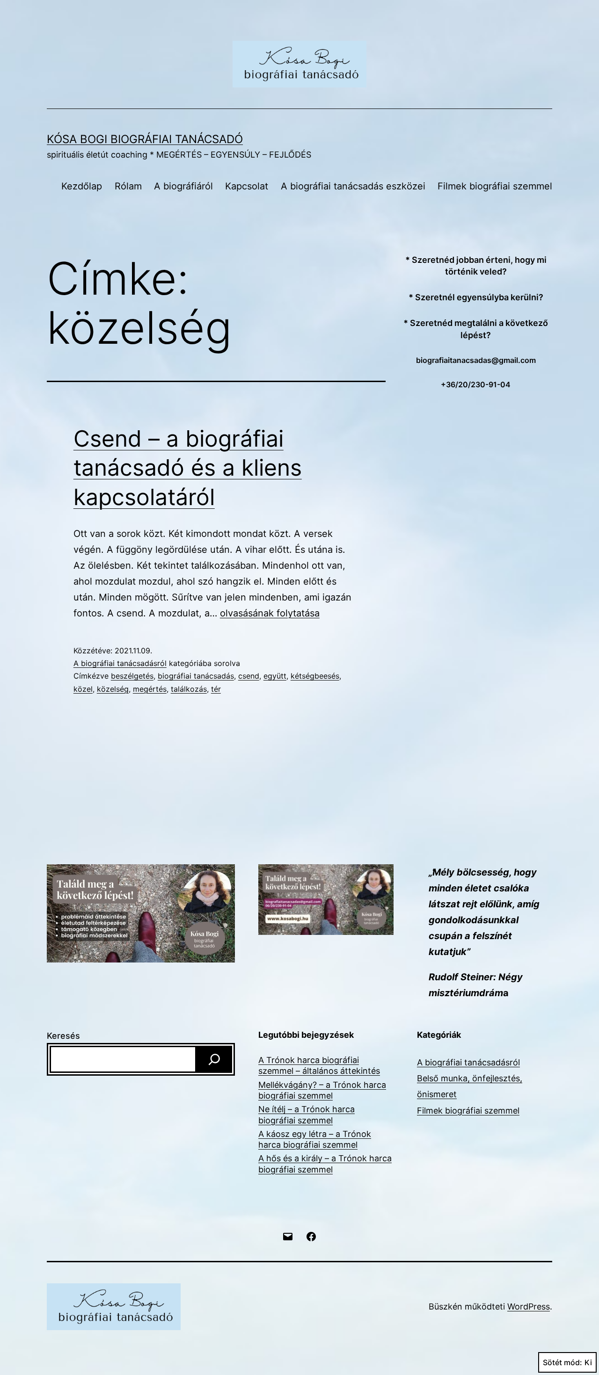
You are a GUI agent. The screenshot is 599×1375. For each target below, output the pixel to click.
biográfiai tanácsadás (196, 675)
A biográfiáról (183, 186)
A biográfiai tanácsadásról (120, 663)
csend (248, 675)
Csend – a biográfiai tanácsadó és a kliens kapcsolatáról (187, 468)
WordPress (528, 1306)
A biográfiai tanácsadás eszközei (353, 186)
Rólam (128, 186)
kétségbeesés (315, 675)
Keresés (63, 1036)
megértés (150, 689)
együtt (274, 675)
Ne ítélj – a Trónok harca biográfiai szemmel (306, 1114)
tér (216, 689)
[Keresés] (214, 1059)
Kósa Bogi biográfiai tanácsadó (145, 139)
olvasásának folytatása (270, 613)
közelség (113, 689)
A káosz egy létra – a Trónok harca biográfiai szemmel (314, 1139)
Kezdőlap (81, 186)
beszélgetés (132, 675)
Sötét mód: (562, 1362)
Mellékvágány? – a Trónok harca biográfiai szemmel (322, 1090)
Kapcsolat (246, 186)
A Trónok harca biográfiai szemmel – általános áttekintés (319, 1065)
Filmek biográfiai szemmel (495, 186)
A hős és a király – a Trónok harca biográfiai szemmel (325, 1163)
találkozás (189, 689)
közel (83, 689)
